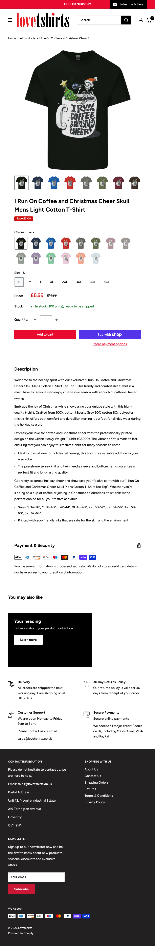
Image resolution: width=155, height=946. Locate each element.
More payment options (110, 344)
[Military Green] (95, 243)
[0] (149, 20)
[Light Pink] (65, 258)
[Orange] (80, 258)
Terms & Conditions (99, 796)
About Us (91, 769)
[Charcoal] (80, 243)
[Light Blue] (95, 258)
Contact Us (93, 776)
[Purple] (35, 258)
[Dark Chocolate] (125, 243)
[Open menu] (10, 20)
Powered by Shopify (21, 933)
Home (12, 38)
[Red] (65, 243)
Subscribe (21, 889)
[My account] (141, 20)
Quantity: (21, 319)
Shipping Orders (96, 782)
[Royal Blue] (50, 243)
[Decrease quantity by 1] (35, 319)
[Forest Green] (21, 258)
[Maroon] (110, 243)
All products (27, 38)
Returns (90, 789)
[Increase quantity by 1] (56, 319)
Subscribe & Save (131, 4)
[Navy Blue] (35, 243)
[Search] (126, 20)
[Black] (21, 243)
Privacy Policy (95, 802)
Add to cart (45, 334)
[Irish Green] (50, 258)
